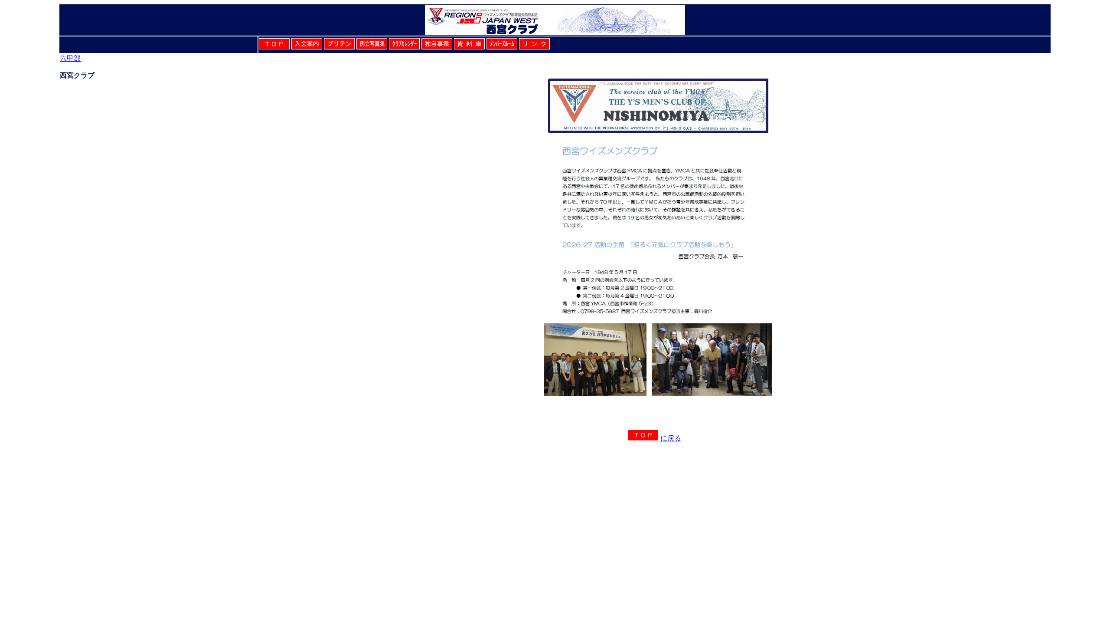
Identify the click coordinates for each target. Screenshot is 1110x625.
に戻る (670, 438)
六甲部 (70, 58)
